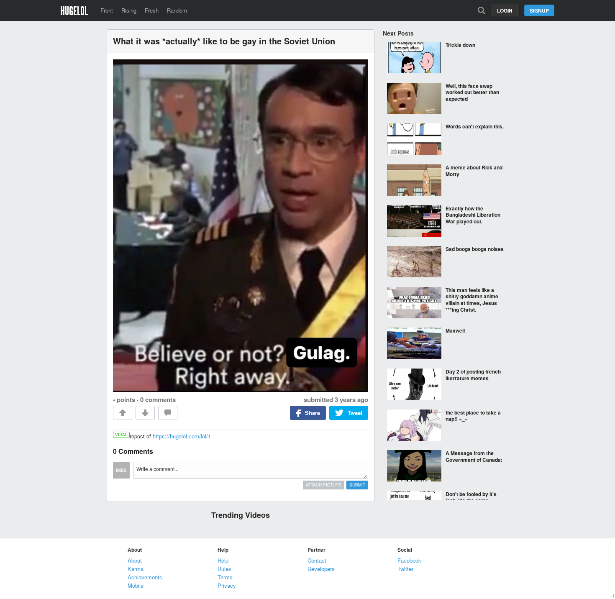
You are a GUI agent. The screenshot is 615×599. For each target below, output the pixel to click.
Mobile (136, 585)
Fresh (152, 10)
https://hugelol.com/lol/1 (182, 436)
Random (177, 10)
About (135, 560)
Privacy (227, 585)
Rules (224, 569)
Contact (317, 560)
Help (223, 560)
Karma (136, 569)
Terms (225, 577)
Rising (128, 10)
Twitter (405, 569)
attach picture (323, 485)
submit (357, 485)
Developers (321, 569)
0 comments (158, 399)
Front (106, 10)
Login (504, 10)
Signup (539, 10)
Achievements (145, 577)
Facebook (409, 560)
